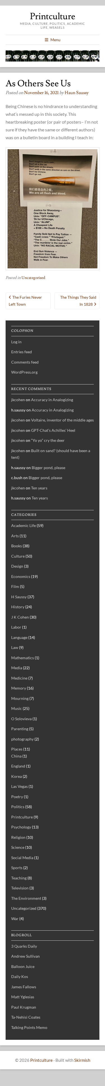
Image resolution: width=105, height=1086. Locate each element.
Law (14, 647)
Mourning (20, 698)
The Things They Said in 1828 (78, 301)
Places (16, 749)
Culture (18, 556)
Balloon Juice (22, 966)
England (18, 766)
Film (15, 586)
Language (19, 637)
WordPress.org (24, 372)
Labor (16, 627)
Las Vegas (19, 786)
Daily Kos (19, 976)
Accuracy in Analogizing (52, 399)
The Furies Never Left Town (25, 301)
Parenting (19, 728)
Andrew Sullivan (25, 956)
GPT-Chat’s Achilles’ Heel (53, 430)
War (14, 918)
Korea (16, 776)
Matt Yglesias (22, 996)
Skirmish (82, 1060)
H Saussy (19, 596)
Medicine (19, 678)
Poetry (17, 796)
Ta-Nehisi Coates (25, 1017)
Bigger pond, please (48, 467)
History (17, 606)
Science (17, 847)
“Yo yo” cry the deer (48, 440)
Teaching (19, 878)
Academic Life (23, 525)
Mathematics (22, 657)
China (16, 756)
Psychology (21, 827)
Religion (18, 837)
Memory (18, 688)
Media (16, 667)
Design (17, 566)
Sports (16, 867)
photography (22, 739)
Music (16, 708)
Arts (15, 535)
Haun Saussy (77, 92)
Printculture (52, 16)
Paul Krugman (23, 1007)
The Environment (26, 898)
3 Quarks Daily (24, 946)
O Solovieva (21, 718)
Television (20, 888)
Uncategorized (33, 277)
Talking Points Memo (29, 1027)
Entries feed (21, 351)
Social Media (22, 857)
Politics (17, 806)
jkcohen (18, 399)
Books (16, 545)
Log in (16, 341)
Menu (55, 39)
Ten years (39, 488)
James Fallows (23, 986)
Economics (20, 576)
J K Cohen (20, 617)
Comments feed (25, 362)
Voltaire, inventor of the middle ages (62, 420)
